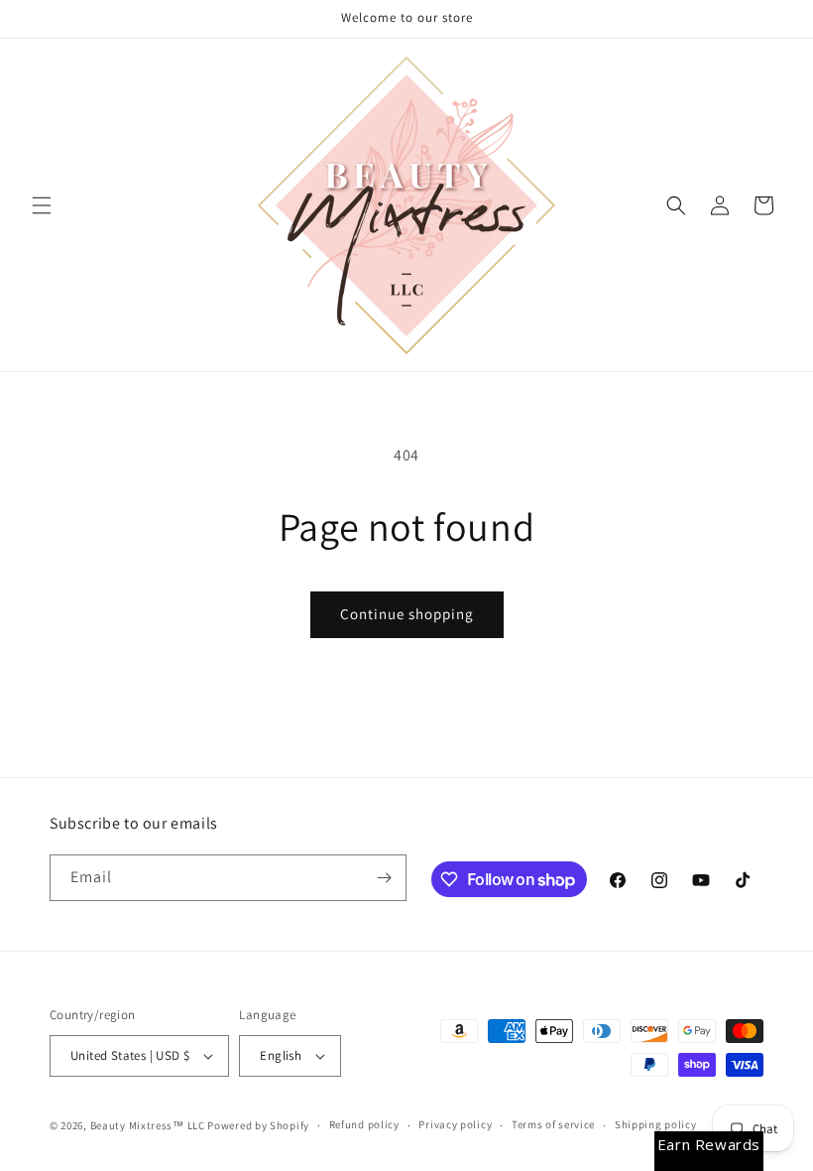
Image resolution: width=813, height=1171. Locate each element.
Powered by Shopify (258, 1125)
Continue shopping (407, 613)
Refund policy (364, 1124)
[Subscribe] (384, 877)
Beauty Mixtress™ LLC (147, 1125)
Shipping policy (656, 1124)
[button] (41, 205)
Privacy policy (455, 1124)
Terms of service (553, 1124)
